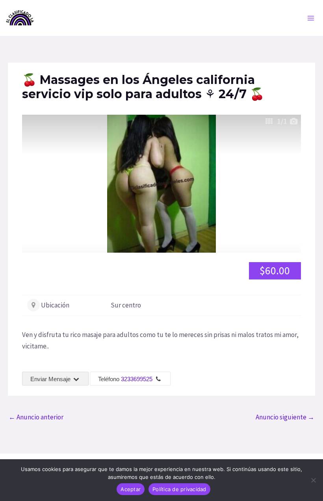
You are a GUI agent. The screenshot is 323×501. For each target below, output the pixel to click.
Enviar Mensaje (51, 379)
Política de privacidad (179, 489)
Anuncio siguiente (285, 417)
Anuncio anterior (36, 417)
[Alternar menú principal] (311, 18)
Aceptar (131, 489)
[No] (313, 480)
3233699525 (136, 379)
